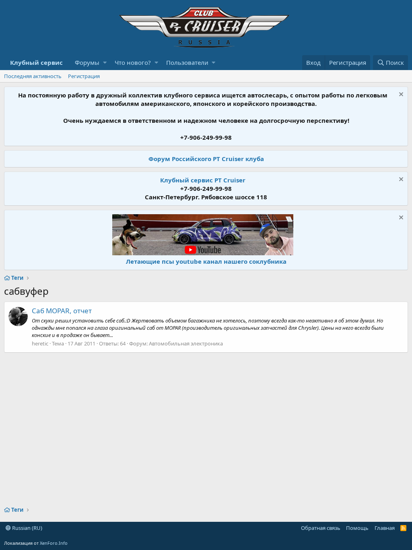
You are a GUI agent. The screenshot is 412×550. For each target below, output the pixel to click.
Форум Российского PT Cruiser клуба (206, 159)
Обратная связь (320, 527)
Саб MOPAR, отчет (62, 310)
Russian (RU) (26, 527)
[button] (105, 62)
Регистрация (84, 76)
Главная (385, 527)
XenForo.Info (54, 543)
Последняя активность (33, 76)
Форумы (87, 62)
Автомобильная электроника (186, 343)
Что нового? (133, 62)
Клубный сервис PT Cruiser (202, 180)
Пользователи (187, 62)
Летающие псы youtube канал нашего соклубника (206, 261)
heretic (40, 343)
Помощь (357, 527)
